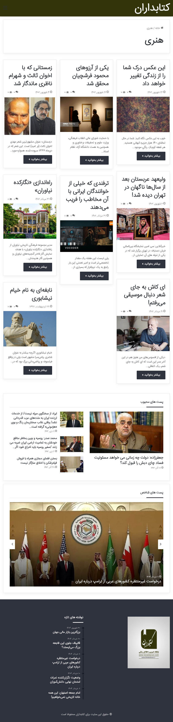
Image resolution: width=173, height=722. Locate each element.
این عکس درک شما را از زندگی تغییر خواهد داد (144, 76)
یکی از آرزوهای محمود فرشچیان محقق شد (90, 76)
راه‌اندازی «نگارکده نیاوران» (33, 186)
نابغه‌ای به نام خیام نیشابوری (31, 294)
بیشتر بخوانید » (151, 155)
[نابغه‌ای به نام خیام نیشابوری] (29, 328)
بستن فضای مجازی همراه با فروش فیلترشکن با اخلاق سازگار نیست (37, 461)
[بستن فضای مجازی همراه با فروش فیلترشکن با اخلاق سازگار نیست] (71, 464)
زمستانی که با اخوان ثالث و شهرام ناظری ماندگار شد (30, 76)
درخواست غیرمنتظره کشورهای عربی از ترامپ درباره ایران (118, 581)
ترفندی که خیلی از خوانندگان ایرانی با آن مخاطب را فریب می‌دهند (87, 195)
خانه (158, 28)
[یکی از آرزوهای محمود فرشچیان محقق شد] (86, 114)
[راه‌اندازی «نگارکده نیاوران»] (29, 221)
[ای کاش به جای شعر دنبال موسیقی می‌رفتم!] (143, 333)
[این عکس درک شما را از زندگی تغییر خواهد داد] (143, 114)
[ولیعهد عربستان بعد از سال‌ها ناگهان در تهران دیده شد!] (143, 224)
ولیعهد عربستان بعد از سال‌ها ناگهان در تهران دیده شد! (143, 187)
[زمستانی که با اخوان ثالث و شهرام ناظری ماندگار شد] (29, 116)
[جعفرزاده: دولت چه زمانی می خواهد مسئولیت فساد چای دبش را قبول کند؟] (126, 432)
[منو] (5, 10)
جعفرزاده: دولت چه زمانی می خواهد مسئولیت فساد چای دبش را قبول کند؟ (128, 460)
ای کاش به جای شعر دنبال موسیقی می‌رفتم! (144, 295)
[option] (86, 544)
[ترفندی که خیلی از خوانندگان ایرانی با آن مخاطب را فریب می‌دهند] (86, 236)
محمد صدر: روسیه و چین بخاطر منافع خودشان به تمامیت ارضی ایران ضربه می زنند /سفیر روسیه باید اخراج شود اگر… (33, 443)
